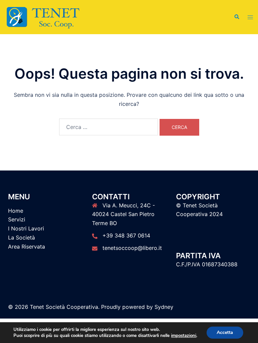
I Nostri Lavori (26, 228)
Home (15, 210)
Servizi (16, 219)
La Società (21, 237)
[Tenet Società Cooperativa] (43, 16)
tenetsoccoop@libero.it (132, 248)
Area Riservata (26, 246)
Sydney (164, 306)
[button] (236, 17)
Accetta (225, 332)
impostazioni (183, 336)
